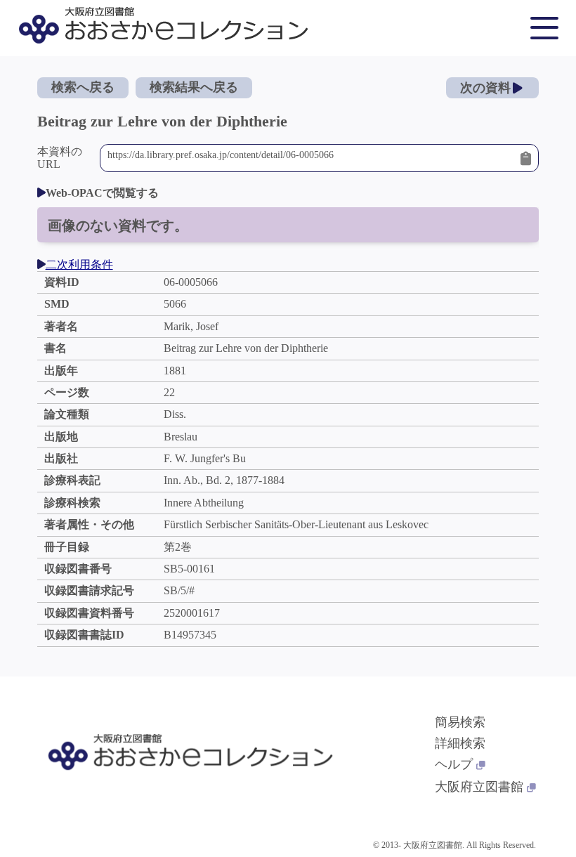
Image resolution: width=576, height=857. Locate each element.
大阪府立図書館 (479, 787)
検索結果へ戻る (194, 87)
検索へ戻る (82, 87)
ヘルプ (454, 764)
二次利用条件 (79, 264)
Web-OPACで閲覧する (102, 193)
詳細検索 (460, 743)
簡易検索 (460, 722)
